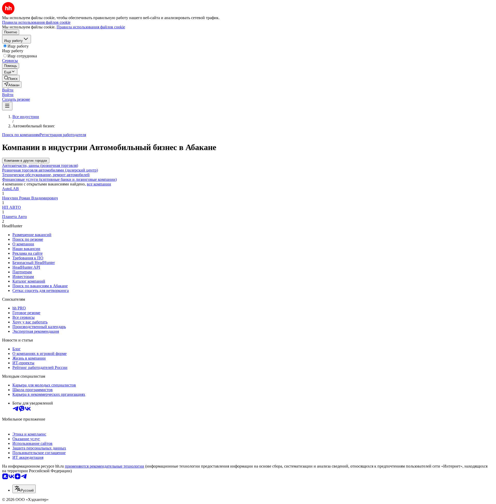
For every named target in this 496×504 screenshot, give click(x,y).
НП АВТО (11, 207)
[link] (11, 78)
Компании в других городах (25, 160)
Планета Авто (14, 216)
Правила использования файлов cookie (91, 27)
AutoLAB (10, 189)
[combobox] (24, 489)
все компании (99, 184)
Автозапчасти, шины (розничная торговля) (40, 165)
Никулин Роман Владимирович (30, 198)
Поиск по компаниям (21, 135)
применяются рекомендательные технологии (104, 466)
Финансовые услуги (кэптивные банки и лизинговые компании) (59, 179)
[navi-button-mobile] (7, 106)
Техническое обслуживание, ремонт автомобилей (46, 175)
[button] (7, 90)
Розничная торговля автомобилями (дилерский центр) (50, 170)
